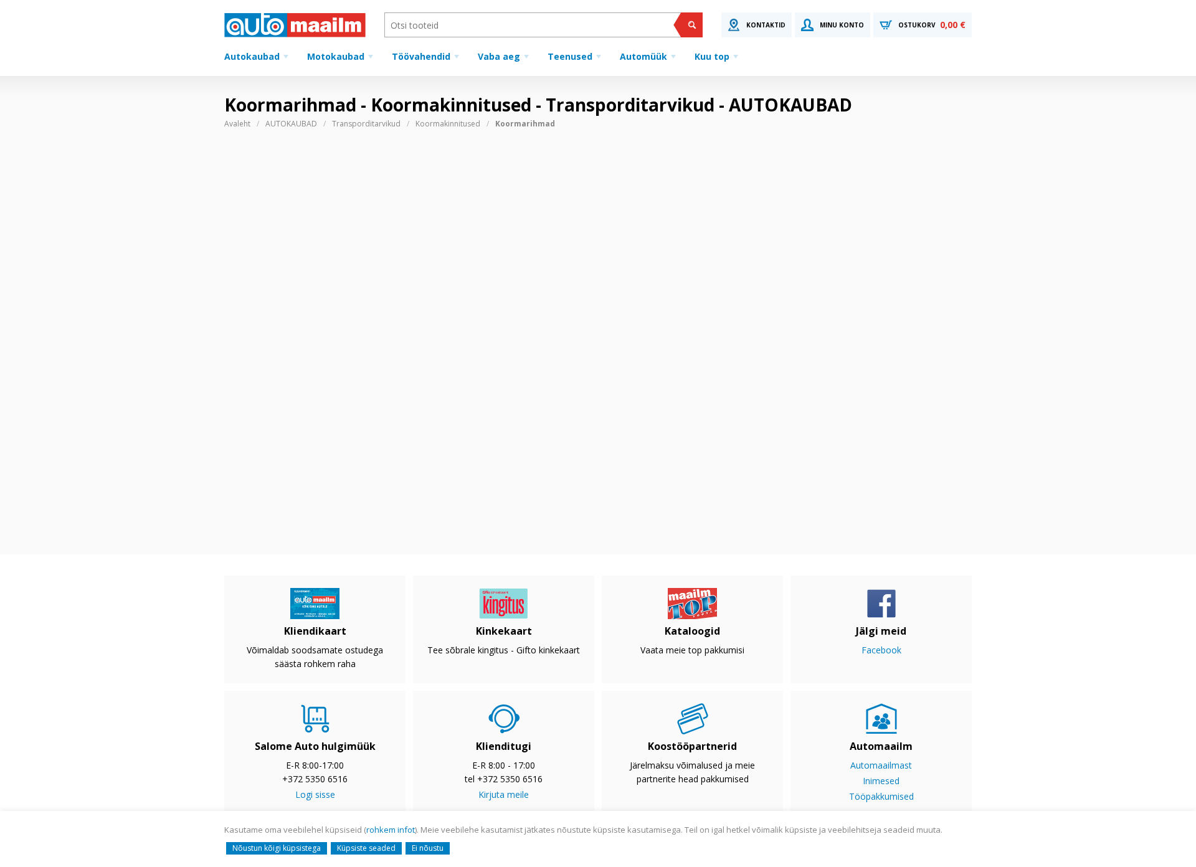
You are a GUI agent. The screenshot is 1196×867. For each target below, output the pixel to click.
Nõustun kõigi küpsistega (276, 848)
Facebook (881, 650)
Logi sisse (315, 794)
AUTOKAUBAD (291, 123)
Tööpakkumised (881, 796)
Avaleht (237, 123)
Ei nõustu (428, 848)
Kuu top (712, 56)
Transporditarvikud (366, 123)
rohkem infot (390, 829)
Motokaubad (335, 56)
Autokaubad (252, 56)
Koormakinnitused (447, 123)
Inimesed (881, 781)
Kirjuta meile (503, 794)
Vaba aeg (499, 56)
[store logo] (295, 24)
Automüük (643, 56)
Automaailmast (881, 765)
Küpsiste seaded (366, 848)
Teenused (570, 56)
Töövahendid (421, 56)
